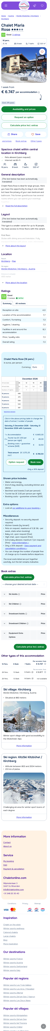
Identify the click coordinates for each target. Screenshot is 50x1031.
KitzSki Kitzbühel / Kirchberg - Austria (18, 269)
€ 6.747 (7, 92)
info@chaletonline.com (13, 889)
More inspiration (10, 944)
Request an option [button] (24, 117)
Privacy (25, 903)
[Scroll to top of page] (43, 1026)
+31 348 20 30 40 (11, 893)
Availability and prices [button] (24, 109)
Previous (3, 65)
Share (14, 134)
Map (14, 261)
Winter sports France (13, 959)
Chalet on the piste (12, 924)
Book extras (21, 141)
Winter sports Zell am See (15, 1019)
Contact (7, 842)
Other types (36, 141)
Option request (16, 462)
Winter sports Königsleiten (15, 1015)
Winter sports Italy (11, 970)
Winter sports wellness (13, 928)
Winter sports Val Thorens (15, 1023)
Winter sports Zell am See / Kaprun (19, 996)
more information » (20, 542)
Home (3, 16)
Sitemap (37, 903)
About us (7, 846)
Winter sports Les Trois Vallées (17, 985)
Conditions (12, 903)
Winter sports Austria (13, 962)
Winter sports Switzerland (15, 966)
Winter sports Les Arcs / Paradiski (18, 989)
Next (44, 65)
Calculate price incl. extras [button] (24, 125)
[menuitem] (4, 16)
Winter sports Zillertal (13, 993)
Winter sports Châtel (12, 1027)
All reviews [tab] (21, 303)
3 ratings (16, 34)
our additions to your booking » (26, 508)
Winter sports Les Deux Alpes (17, 1000)
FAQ (5, 865)
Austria (11, 16)
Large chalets (9, 936)
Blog (5, 940)
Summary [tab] (7, 303)
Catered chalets (10, 932)
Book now (36, 462)
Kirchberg (5, 19)
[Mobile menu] (5, 5)
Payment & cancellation (13, 869)
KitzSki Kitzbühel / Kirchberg (27, 16)
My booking (8, 861)
